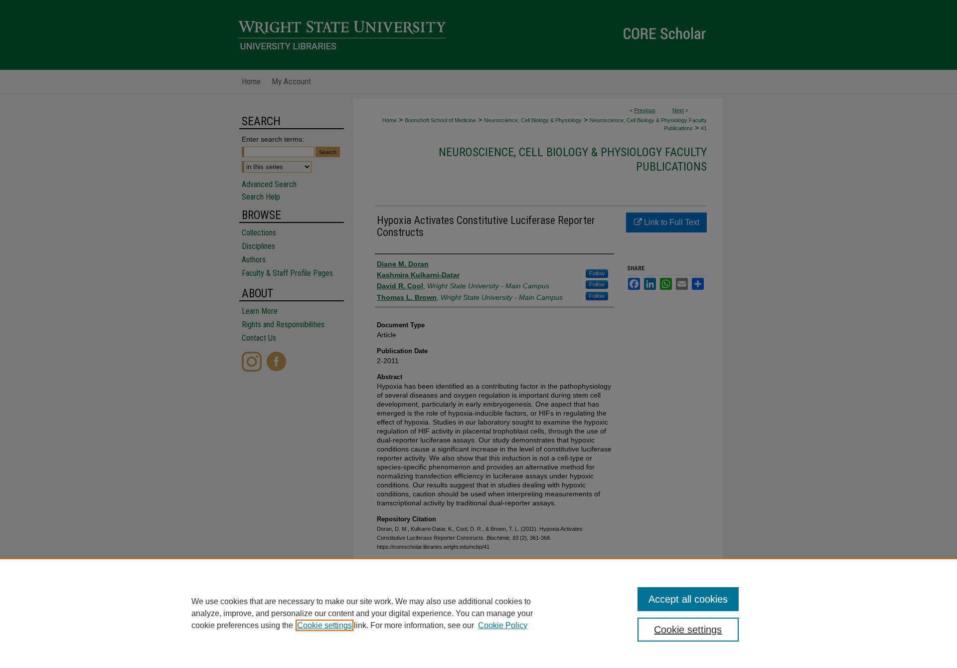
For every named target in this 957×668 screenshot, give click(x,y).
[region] (478, 613)
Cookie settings (324, 625)
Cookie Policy (502, 625)
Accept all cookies (688, 599)
